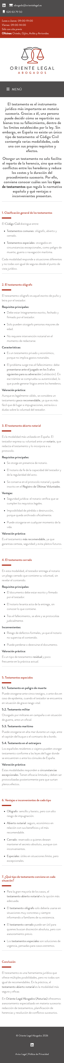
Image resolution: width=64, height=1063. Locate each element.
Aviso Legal (20, 1054)
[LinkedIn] (4, 5)
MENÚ (16, 89)
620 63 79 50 (14, 12)
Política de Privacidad (38, 1054)
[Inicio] (32, 59)
